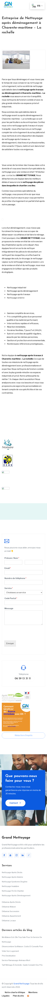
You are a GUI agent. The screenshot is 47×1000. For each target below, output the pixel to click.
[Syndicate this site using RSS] (28, 996)
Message (8, 608)
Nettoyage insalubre (10, 886)
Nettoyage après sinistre (12, 877)
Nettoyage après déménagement (16, 895)
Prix (9, 317)
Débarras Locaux (9, 921)
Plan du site (18, 996)
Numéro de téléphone (15, 578)
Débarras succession (10, 911)
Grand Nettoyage (21, 983)
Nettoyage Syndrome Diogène (14, 882)
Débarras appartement (11, 916)
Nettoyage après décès (12, 872)
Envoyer (10, 643)
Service (8, 588)
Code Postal (10, 598)
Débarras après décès (11, 902)
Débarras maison (9, 907)
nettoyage (35, 83)
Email (7, 568)
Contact (14, 803)
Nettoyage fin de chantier (13, 891)
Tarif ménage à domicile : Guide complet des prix (22, 965)
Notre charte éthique (15, 992)
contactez (11, 175)
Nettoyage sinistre (15, 298)
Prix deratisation (9, 956)
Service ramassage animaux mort (16, 960)
